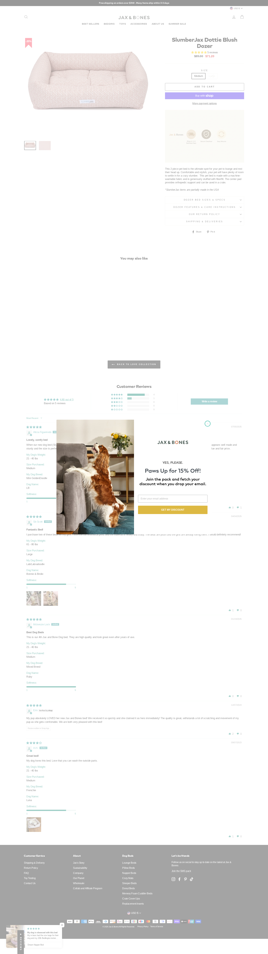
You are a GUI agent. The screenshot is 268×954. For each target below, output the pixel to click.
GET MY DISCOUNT (172, 509)
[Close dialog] (207, 423)
